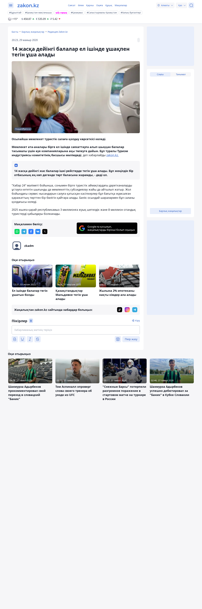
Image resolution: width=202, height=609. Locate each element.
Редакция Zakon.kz (58, 31)
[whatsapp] (17, 231)
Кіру (137, 320)
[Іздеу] (191, 5)
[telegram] (24, 231)
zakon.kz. (112, 155)
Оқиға (99, 5)
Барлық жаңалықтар (33, 31)
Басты (15, 31)
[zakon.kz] (28, 5)
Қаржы (90, 5)
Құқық (108, 5)
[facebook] (31, 231)
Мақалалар (121, 5)
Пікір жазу (131, 339)
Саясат (71, 5)
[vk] (38, 231)
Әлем (81, 5)
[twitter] (45, 231)
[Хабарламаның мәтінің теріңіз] (76, 329)
